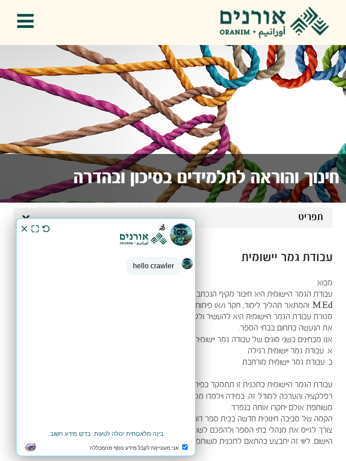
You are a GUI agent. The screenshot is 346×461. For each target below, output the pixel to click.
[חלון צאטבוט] (106, 337)
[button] (28, 22)
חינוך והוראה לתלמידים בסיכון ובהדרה (206, 178)
